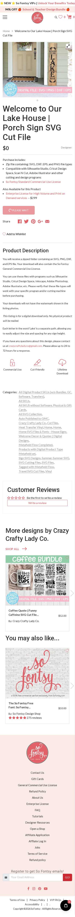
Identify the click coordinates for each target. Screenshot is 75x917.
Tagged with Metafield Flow (36, 466)
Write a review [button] (37, 503)
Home (6, 31)
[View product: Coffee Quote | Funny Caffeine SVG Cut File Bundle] (37, 580)
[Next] (65, 69)
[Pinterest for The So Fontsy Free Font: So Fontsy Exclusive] (39, 690)
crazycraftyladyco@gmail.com (25, 345)
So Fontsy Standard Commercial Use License (33, 181)
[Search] (56, 17)
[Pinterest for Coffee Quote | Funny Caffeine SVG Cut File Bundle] (39, 598)
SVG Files (48, 462)
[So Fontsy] (37, 18)
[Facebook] (28, 888)
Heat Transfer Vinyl (31, 427)
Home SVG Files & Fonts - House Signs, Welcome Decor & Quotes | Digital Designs (43, 436)
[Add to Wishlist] (67, 557)
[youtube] (45, 888)
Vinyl (48, 471)
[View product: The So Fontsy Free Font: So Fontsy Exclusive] (37, 673)
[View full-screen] (68, 46)
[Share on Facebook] (20, 221)
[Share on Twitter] (26, 221)
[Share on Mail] (47, 221)
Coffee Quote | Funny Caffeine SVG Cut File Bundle (23, 613)
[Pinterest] (39, 888)
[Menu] (11, 17)
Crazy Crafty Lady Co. (32, 423)
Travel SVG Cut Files (31, 471)
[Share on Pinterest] (33, 221)
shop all (12, 549)
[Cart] (69, 17)
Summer (47, 458)
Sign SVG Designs (30, 458)
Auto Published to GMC (34, 418)
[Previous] (10, 69)
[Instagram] (33, 888)
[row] (37, 593)
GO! (67, 877)
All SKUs (24, 401)
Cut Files (52, 423)
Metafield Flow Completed (35, 444)
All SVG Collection (30, 414)
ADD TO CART (55, 598)
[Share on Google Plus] (40, 221)
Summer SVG (61, 458)
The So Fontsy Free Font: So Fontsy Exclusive (21, 705)
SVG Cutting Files (30, 462)
